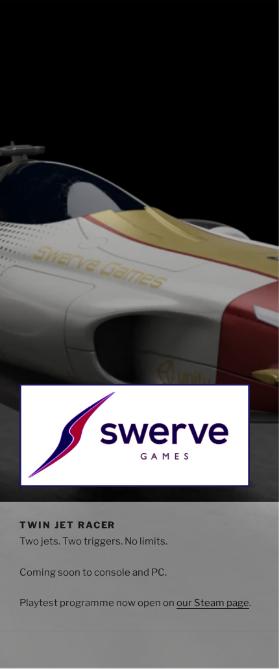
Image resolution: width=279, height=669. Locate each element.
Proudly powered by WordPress (84, 658)
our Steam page (212, 603)
